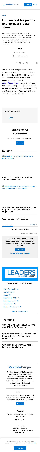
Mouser (5, 295)
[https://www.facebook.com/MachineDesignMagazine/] (16, 420)
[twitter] (20, 63)
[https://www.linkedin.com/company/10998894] (18, 420)
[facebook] (13, 63)
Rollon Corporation (9, 301)
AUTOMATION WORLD (20, 428)
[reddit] (23, 63)
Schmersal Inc (8, 304)
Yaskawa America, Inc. (11, 307)
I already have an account (20, 253)
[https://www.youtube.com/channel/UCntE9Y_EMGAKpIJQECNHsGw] (23, 420)
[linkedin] (17, 63)
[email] (27, 63)
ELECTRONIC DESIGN (27, 430)
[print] (37, 63)
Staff (20, 49)
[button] (3, 4)
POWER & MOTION (20, 432)
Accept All (20, 448)
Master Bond (7, 292)
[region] (20, 229)
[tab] (7, 224)
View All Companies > (20, 311)
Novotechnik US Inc (10, 298)
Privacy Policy (32, 443)
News (4, 15)
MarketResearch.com (10, 83)
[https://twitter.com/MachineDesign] (21, 420)
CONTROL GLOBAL (12, 430)
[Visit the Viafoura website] (33, 233)
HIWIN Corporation (9, 289)
